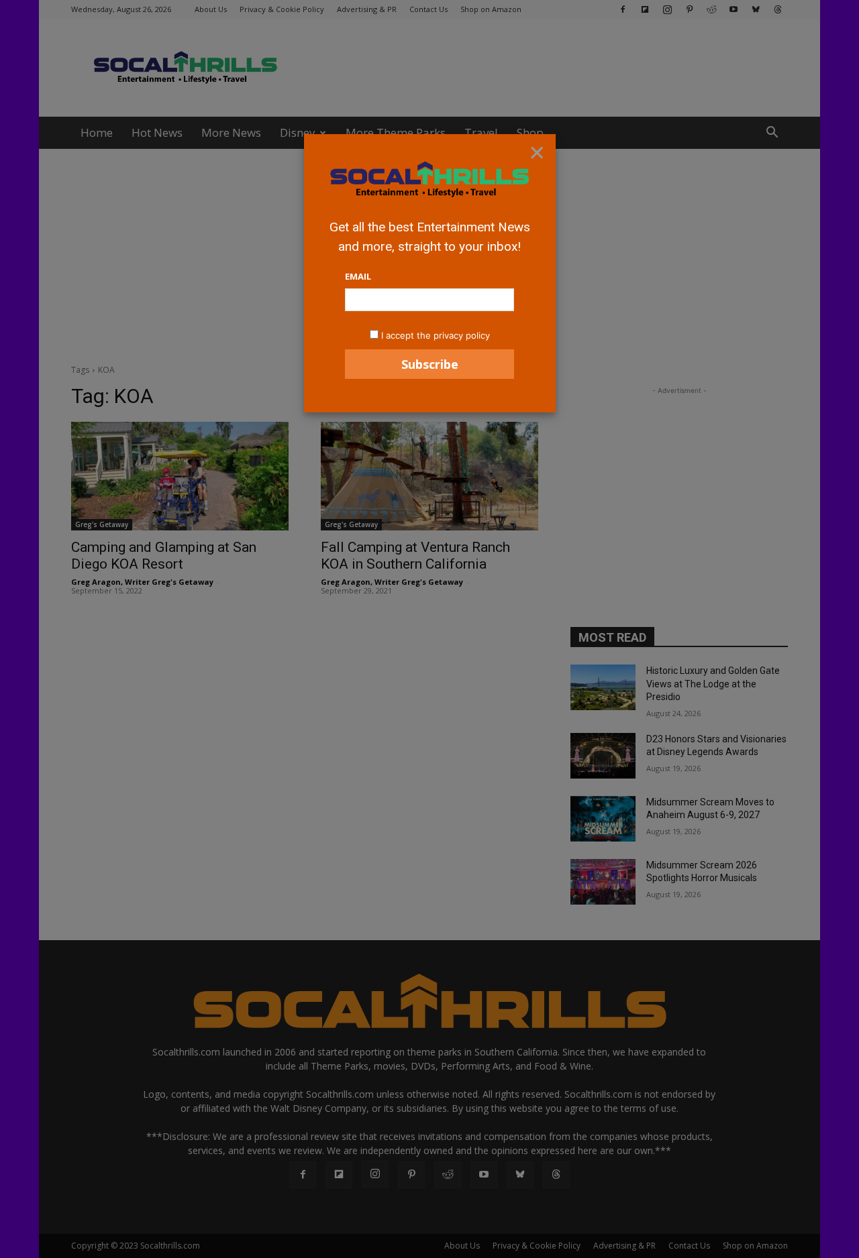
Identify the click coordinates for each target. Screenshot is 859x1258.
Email (358, 276)
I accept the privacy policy (435, 335)
